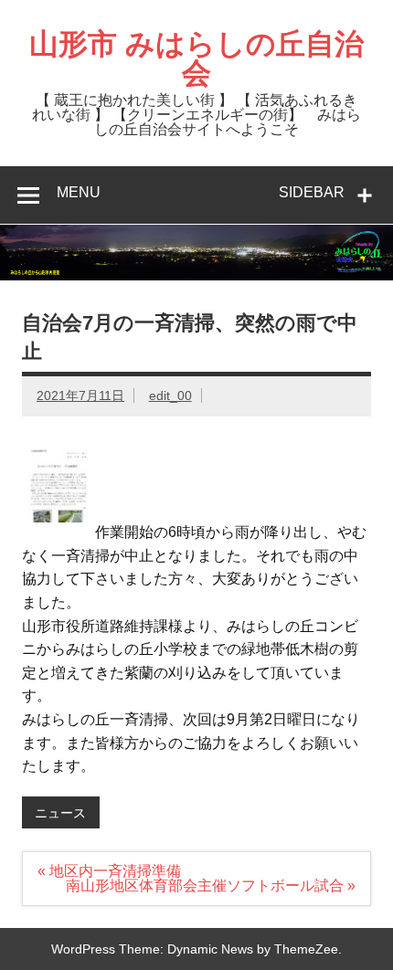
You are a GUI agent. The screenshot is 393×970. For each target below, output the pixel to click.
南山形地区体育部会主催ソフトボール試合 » (211, 885)
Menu (79, 192)
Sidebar (312, 192)
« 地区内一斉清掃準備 (109, 871)
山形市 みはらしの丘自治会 (196, 58)
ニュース (60, 813)
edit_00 (170, 395)
